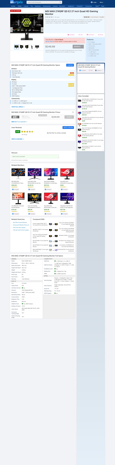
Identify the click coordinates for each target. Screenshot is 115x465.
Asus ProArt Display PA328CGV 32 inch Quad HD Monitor (50, 182)
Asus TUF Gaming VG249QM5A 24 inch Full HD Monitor (34, 206)
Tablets (20, 6)
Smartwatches (47, 6)
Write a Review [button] (68, 127)
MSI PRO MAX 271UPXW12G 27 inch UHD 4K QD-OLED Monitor (17, 182)
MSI (103, 17)
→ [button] (19, 122)
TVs (32, 6)
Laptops (26, 6)
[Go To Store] (15, 117)
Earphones (38, 6)
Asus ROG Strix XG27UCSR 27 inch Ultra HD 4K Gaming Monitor (50, 206)
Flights (97, 6)
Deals (102, 6)
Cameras (55, 6)
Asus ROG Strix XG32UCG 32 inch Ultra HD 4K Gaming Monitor (66, 182)
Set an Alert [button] (49, 41)
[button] (42, 107)
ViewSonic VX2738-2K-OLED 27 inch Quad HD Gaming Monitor (66, 206)
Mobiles (13, 6)
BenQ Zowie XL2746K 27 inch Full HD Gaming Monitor (91, 147)
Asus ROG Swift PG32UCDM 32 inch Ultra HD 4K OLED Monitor (34, 182)
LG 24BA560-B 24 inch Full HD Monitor (17, 206)
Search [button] (77, 47)
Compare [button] (70, 65)
